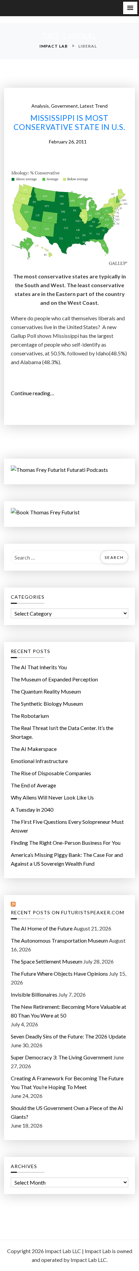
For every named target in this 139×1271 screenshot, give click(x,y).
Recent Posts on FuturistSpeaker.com (67, 912)
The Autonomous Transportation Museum (59, 940)
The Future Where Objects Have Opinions (59, 973)
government (64, 106)
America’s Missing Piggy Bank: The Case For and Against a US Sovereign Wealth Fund (67, 859)
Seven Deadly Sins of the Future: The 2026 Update (68, 1036)
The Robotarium (30, 715)
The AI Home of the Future (42, 928)
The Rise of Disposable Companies (51, 773)
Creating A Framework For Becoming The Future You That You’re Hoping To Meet (67, 1082)
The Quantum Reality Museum (46, 691)
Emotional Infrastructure (39, 761)
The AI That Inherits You (39, 667)
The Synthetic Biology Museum (47, 703)
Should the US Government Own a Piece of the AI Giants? (67, 1112)
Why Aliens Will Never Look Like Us (52, 797)
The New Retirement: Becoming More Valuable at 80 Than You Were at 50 (68, 1011)
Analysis (40, 106)
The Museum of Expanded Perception (54, 679)
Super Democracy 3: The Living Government (61, 1057)
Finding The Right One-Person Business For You (65, 842)
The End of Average (33, 785)
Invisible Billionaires (34, 994)
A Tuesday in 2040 (32, 809)
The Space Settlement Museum (46, 961)
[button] (130, 8)
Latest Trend (94, 106)
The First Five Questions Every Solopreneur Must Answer (67, 826)
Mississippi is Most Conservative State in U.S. (69, 123)
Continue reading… (35, 393)
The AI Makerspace (34, 749)
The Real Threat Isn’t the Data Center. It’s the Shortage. (62, 732)
